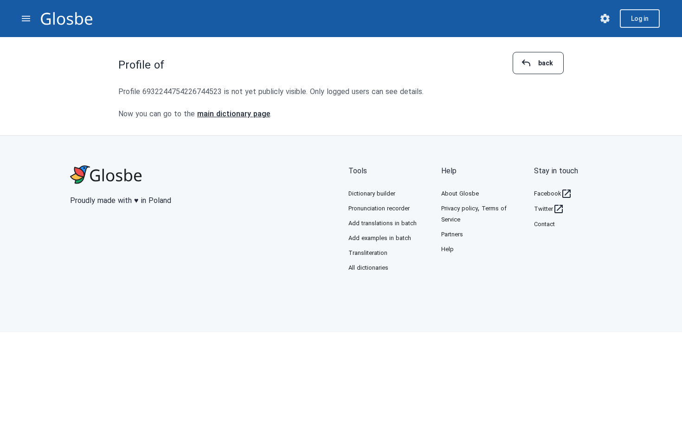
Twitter (543, 208)
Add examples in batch (379, 237)
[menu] (26, 18)
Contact (544, 224)
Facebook (547, 193)
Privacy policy (459, 208)
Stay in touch (556, 170)
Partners (452, 234)
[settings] (605, 18)
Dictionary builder (371, 193)
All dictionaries (368, 267)
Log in (640, 18)
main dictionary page (233, 113)
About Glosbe (460, 193)
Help (449, 170)
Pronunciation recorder (379, 208)
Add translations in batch (382, 223)
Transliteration (367, 252)
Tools (357, 170)
